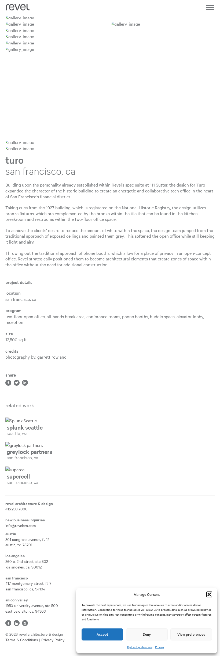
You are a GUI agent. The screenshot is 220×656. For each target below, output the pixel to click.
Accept (102, 634)
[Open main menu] (210, 8)
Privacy (159, 647)
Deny (147, 634)
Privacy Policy (52, 639)
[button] (209, 594)
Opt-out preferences (139, 647)
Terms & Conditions (21, 639)
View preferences (191, 634)
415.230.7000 (16, 508)
